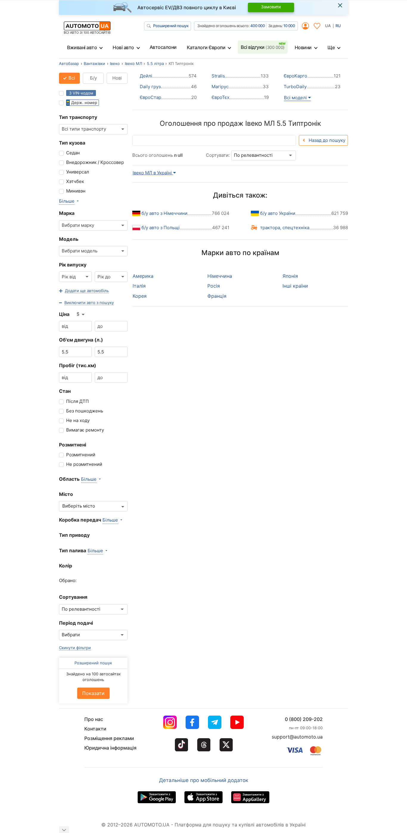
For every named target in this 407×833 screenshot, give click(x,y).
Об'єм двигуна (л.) (81, 340)
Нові (117, 78)
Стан (65, 391)
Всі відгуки (263, 47)
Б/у (93, 78)
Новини (303, 47)
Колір (65, 566)
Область (69, 479)
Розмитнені (72, 445)
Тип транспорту (78, 117)
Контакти (95, 729)
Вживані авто (82, 47)
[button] (84, 291)
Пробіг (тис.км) (77, 365)
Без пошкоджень (84, 411)
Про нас (93, 719)
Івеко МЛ (133, 63)
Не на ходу (78, 420)
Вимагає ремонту (85, 430)
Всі (71, 78)
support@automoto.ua (297, 737)
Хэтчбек (75, 181)
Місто (66, 494)
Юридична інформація (110, 748)
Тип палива (72, 550)
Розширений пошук (170, 25)
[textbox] (82, 506)
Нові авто (123, 47)
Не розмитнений (84, 464)
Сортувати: (218, 155)
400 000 (257, 25)
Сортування (73, 597)
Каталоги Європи (206, 47)
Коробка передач (80, 520)
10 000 (289, 25)
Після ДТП (77, 401)
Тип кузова (72, 143)
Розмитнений (80, 454)
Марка (66, 213)
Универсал (77, 172)
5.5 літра (155, 63)
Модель (68, 239)
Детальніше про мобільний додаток (203, 780)
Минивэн (76, 191)
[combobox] (93, 129)
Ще (331, 47)
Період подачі (76, 623)
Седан (73, 153)
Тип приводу (74, 535)
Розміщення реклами (109, 738)
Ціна (64, 314)
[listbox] (81, 314)
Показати (93, 693)
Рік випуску (72, 265)
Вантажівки (94, 63)
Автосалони (163, 47)
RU (338, 25)
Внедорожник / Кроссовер (95, 162)
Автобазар (69, 63)
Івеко (115, 63)
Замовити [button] (271, 6)
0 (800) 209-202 (304, 719)
